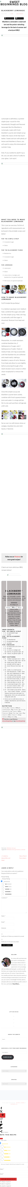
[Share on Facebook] (1, 1109)
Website (3, 928)
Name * (2, 1169)
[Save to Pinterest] (2, 1115)
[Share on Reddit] (1, 1119)
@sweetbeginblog (7, 721)
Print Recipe (20, 18)
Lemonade (23, 849)
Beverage (14, 848)
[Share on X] (1, 1112)
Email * (2, 1174)
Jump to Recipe (10, 18)
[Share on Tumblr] (1, 1122)
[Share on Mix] (1, 1129)
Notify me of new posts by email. (10, 941)
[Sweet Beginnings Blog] (14, 4)
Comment (4, 897)
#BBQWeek (9, 848)
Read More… (16, 984)
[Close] (1, 1138)
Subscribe (7, 1057)
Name (3, 916)
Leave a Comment (19, 13)
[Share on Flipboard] (1, 1126)
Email (3, 922)
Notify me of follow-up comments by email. (12, 936)
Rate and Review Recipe (8, 1179)
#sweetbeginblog (20, 721)
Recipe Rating (5, 876)
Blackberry (18, 849)
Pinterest (17, 557)
